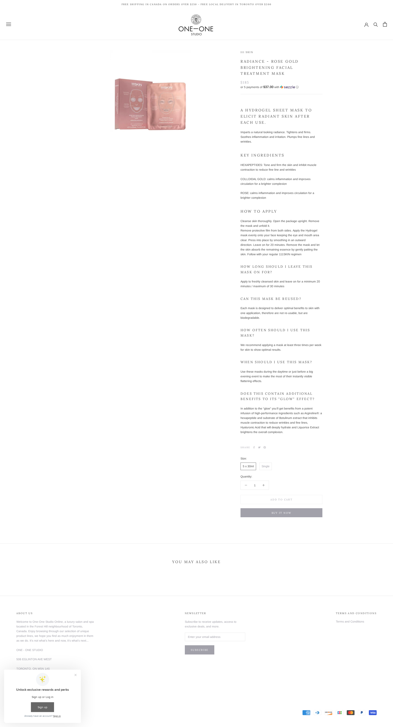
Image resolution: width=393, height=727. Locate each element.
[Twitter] (259, 447)
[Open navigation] (8, 24)
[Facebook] (254, 447)
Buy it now (281, 512)
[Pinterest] (264, 447)
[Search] (376, 24)
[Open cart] (385, 24)
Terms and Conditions (350, 621)
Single (266, 466)
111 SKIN (247, 52)
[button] (281, 87)
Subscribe (199, 649)
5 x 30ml (248, 466)
